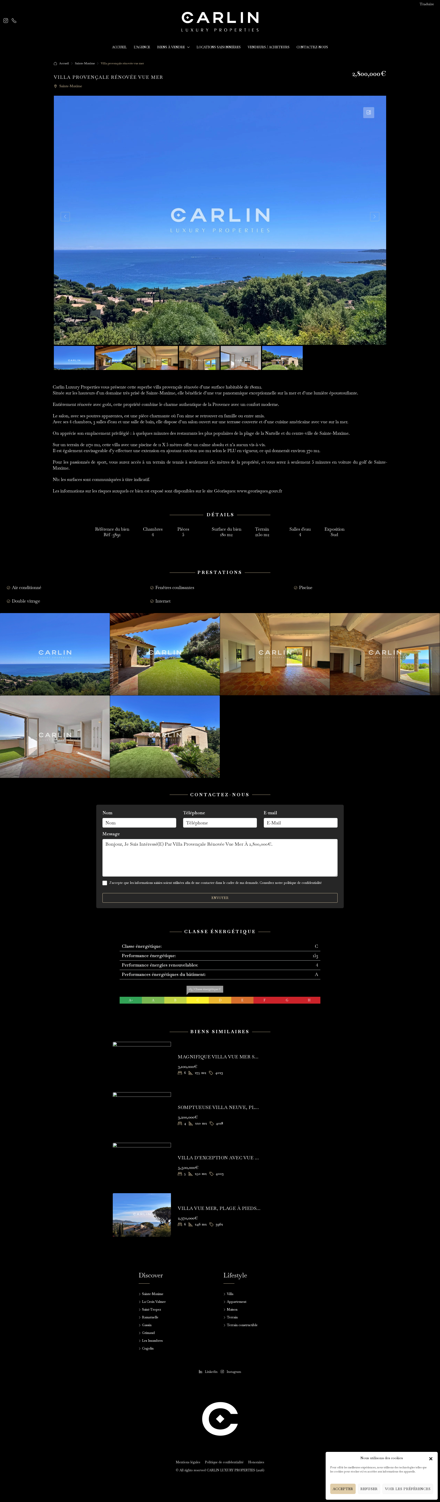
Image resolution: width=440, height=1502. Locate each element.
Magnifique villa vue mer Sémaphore (230, 1057)
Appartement (236, 1302)
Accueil (119, 47)
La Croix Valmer (154, 1302)
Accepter (343, 1489)
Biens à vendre (171, 47)
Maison (232, 1309)
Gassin (146, 1325)
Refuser (369, 1489)
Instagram (233, 1372)
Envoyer (220, 898)
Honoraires (256, 1462)
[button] (431, 1458)
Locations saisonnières (219, 47)
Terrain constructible (242, 1325)
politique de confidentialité (303, 883)
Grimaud (148, 1333)
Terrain (232, 1317)
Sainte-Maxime (85, 63)
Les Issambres (152, 1341)
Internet (162, 601)
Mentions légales (188, 1462)
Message (111, 834)
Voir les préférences (408, 1489)
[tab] (368, 112)
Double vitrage (26, 601)
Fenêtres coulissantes (174, 587)
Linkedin (211, 1372)
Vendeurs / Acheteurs (268, 47)
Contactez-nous (312, 47)
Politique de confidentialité (224, 1462)
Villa (230, 1294)
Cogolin (148, 1348)
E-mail (270, 813)
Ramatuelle (150, 1317)
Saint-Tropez (151, 1309)
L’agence (142, 47)
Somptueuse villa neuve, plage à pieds (232, 1107)
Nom (107, 813)
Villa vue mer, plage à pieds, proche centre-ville (248, 1208)
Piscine (305, 587)
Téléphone (194, 813)
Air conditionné (26, 587)
